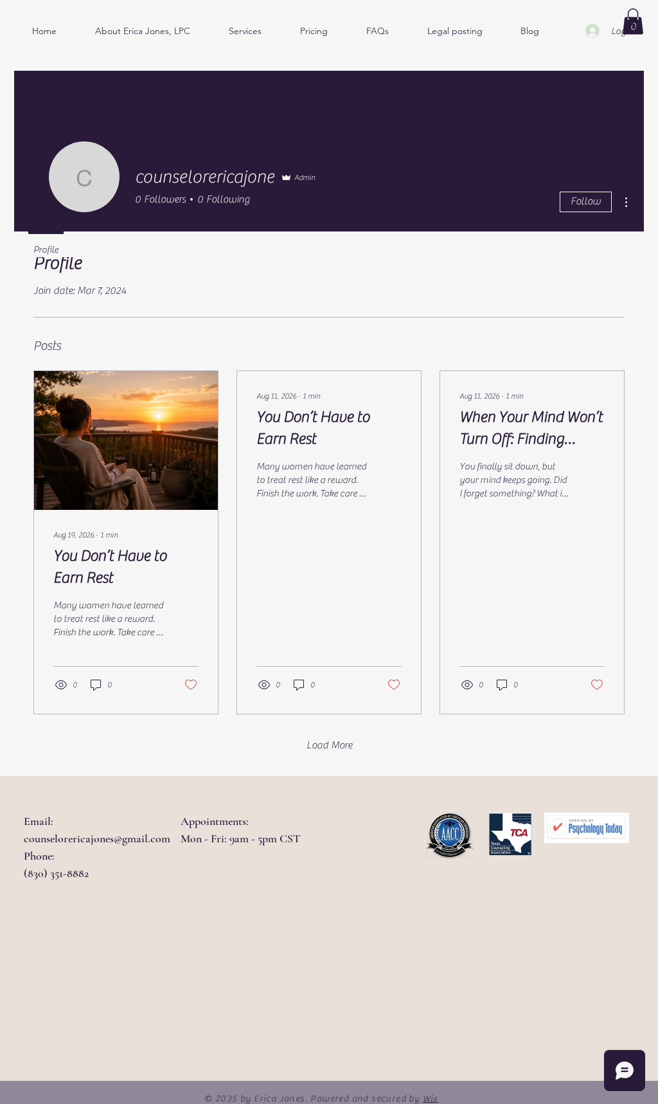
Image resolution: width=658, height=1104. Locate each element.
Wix (430, 1099)
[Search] (630, 22)
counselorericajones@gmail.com (97, 838)
